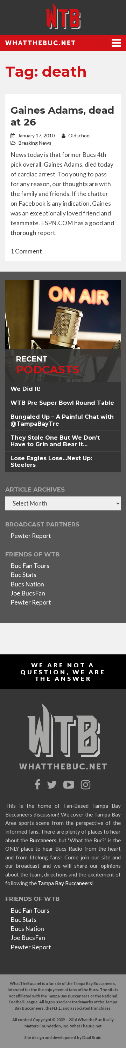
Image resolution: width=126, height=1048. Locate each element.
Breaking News (35, 143)
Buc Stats (23, 574)
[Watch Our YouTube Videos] (70, 785)
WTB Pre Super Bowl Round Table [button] (62, 403)
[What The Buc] (63, 16)
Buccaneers (42, 840)
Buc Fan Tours (29, 565)
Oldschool (79, 135)
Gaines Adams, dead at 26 (62, 116)
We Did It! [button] (25, 389)
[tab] (63, 389)
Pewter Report (30, 535)
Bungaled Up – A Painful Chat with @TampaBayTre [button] (62, 420)
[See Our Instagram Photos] (86, 785)
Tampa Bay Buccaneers (65, 883)
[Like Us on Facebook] (38, 785)
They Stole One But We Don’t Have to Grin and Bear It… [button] (55, 441)
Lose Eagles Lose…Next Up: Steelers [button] (51, 461)
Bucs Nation (27, 584)
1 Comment (26, 251)
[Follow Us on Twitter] (53, 785)
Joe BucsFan (27, 593)
